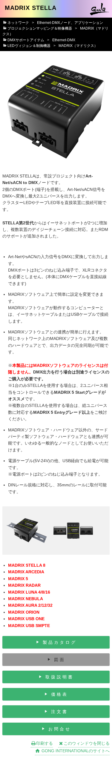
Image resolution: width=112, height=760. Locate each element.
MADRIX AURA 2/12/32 (30, 605)
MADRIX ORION (23, 612)
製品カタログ (60, 642)
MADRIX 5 (18, 578)
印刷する (44, 743)
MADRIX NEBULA (25, 598)
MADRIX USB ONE (26, 618)
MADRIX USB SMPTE (29, 625)
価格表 (59, 694)
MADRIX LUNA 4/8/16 (29, 592)
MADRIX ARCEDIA (26, 571)
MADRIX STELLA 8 (26, 565)
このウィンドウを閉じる (87, 743)
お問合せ (59, 729)
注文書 (59, 711)
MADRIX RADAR (24, 585)
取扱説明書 (59, 677)
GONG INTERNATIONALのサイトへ (75, 750)
